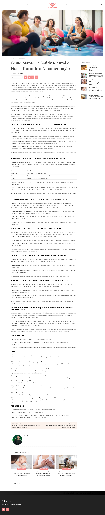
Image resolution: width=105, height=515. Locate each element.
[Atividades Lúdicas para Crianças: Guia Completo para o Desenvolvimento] (84, 75)
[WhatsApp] (36, 77)
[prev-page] (42, 479)
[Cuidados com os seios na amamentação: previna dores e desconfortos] (43, 462)
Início (12, 58)
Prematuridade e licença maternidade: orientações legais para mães (96, 82)
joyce (21, 73)
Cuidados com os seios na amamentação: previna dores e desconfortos (43, 473)
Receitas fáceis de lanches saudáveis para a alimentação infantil (96, 96)
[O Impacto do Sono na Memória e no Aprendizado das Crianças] (84, 67)
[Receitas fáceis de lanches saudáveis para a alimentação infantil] (84, 96)
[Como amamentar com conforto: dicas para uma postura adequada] (66, 462)
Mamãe (15, 58)
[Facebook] (25, 77)
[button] (101, 5)
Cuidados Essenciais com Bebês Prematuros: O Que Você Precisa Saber (26, 426)
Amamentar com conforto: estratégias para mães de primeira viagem (21, 473)
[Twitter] (29, 77)
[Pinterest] (32, 77)
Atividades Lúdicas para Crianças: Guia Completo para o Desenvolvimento (96, 75)
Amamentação (21, 58)
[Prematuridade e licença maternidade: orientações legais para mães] (84, 81)
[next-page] (45, 479)
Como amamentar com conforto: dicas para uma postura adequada (66, 473)
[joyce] (17, 440)
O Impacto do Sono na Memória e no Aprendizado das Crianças (95, 68)
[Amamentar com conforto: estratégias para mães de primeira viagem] (21, 462)
